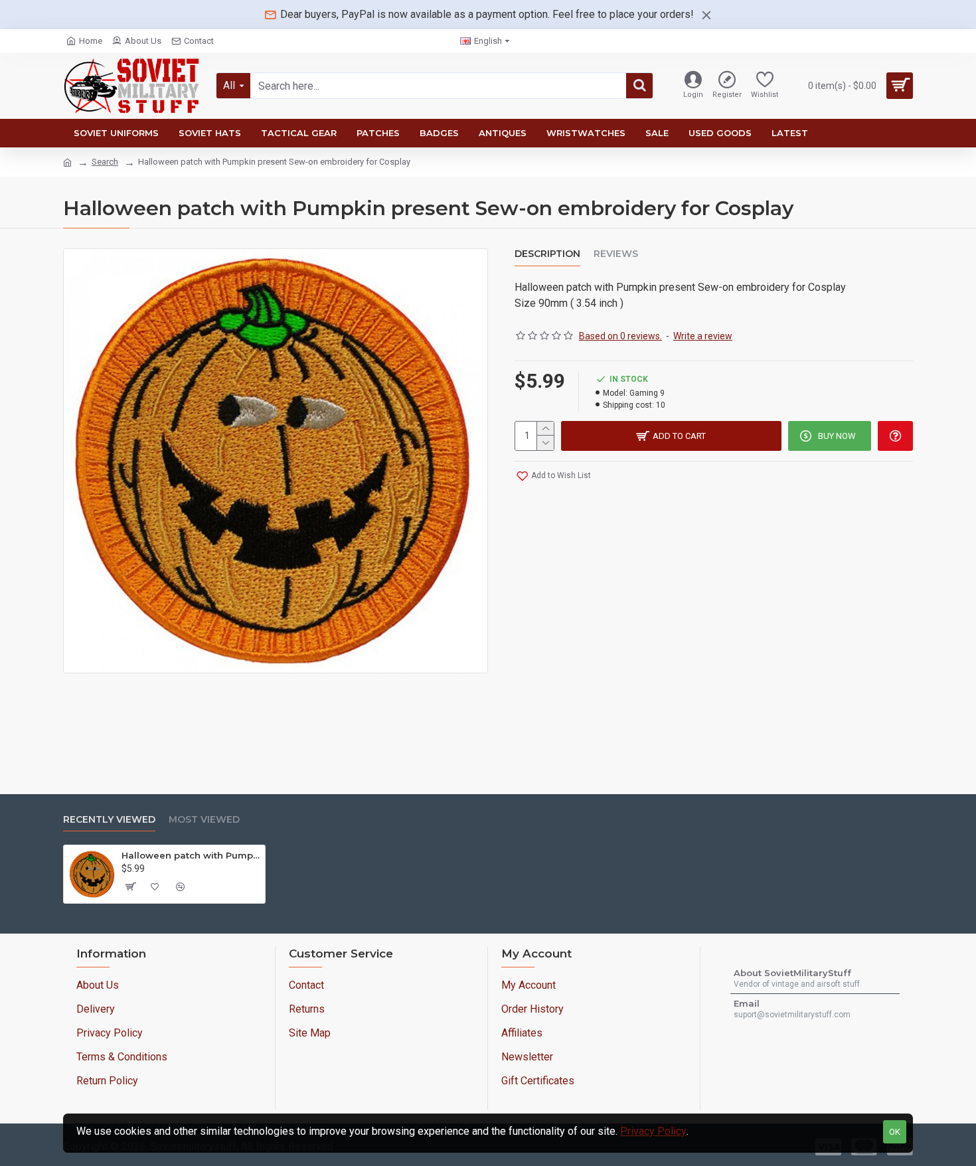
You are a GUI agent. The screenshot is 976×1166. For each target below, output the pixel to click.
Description (547, 254)
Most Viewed (204, 819)
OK (894, 1132)
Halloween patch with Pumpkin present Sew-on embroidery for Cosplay (191, 855)
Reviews (616, 254)
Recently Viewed (109, 819)
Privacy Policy (653, 1131)
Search (105, 162)
